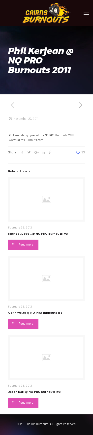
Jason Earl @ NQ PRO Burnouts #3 (34, 391)
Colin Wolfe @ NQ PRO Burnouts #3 (35, 312)
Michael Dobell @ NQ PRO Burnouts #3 (38, 233)
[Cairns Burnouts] (46, 12)
